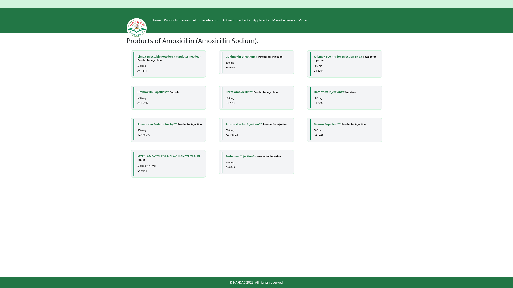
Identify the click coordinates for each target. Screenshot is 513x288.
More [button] (302, 20)
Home (156, 20)
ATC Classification (206, 20)
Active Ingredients (236, 20)
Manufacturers (283, 20)
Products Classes (177, 20)
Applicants (261, 20)
